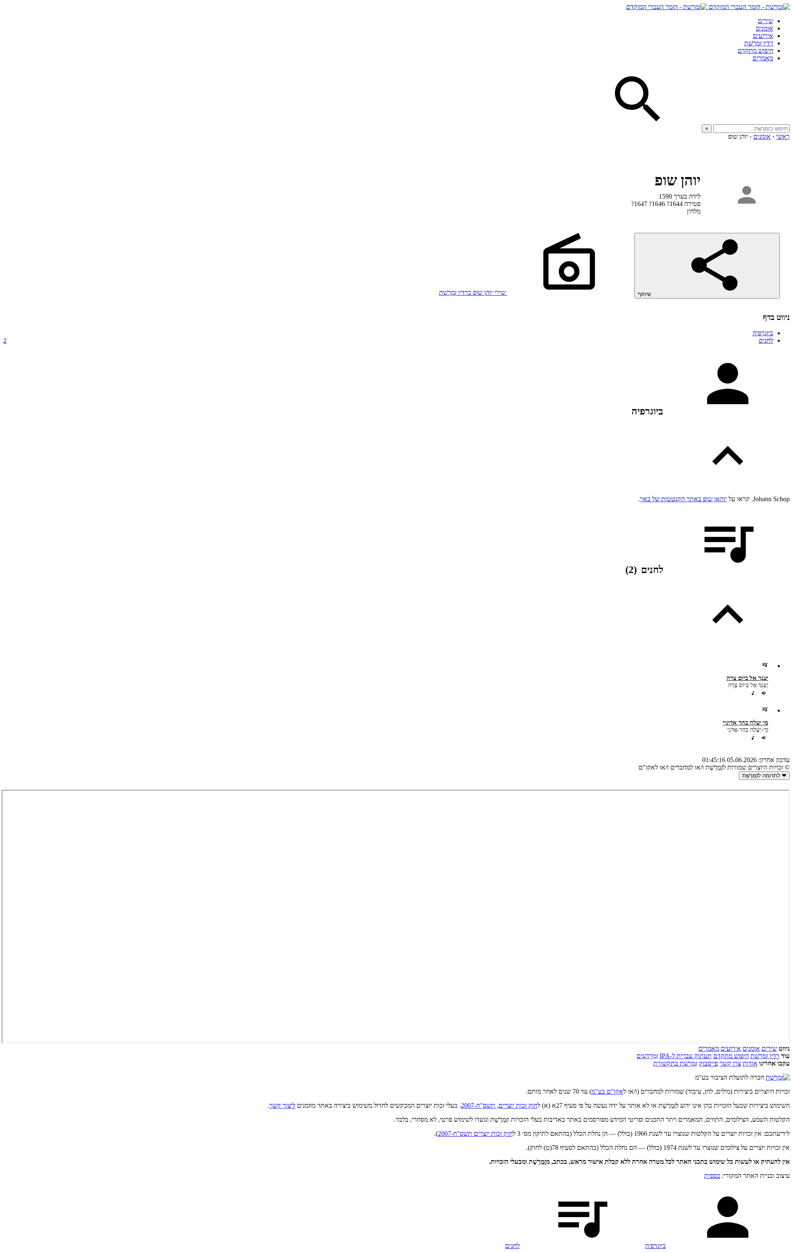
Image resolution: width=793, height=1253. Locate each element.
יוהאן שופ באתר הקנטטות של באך (683, 498)
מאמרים (763, 58)
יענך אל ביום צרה (747, 678)
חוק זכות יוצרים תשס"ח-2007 (475, 1133)
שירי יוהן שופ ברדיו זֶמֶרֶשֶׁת (473, 292)
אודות (750, 1063)
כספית (712, 1175)
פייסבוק (708, 1063)
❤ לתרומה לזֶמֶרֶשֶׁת (764, 775)
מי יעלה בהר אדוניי (745, 722)
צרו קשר (730, 1063)
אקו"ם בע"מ (607, 1091)
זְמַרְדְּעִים (647, 1055)
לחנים (388, 340)
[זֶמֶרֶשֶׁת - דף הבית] (778, 1077)
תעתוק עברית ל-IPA (686, 1055)
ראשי (783, 136)
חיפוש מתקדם (755, 50)
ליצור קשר (282, 1105)
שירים (765, 20)
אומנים (764, 28)
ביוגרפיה (763, 332)
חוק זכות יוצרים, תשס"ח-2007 (499, 1105)
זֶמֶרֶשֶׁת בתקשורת (675, 1063)
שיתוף (645, 294)
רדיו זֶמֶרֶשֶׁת (758, 43)
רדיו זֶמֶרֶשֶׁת (764, 1055)
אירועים (763, 35)
